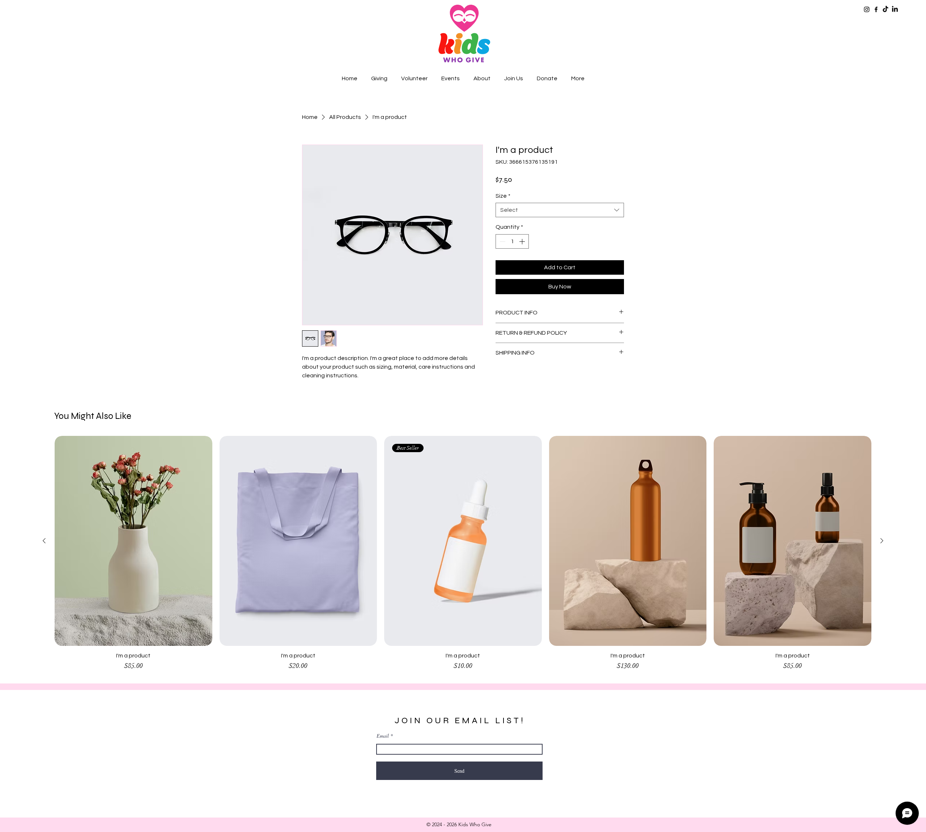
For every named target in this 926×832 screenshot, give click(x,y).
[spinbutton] (512, 241)
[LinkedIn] (895, 9)
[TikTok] (885, 9)
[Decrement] (502, 241)
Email (383, 735)
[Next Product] (882, 540)
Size (503, 196)
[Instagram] (866, 9)
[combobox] (560, 210)
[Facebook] (876, 9)
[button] (379, 78)
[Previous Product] (44, 540)
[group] (463, 557)
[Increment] (523, 241)
